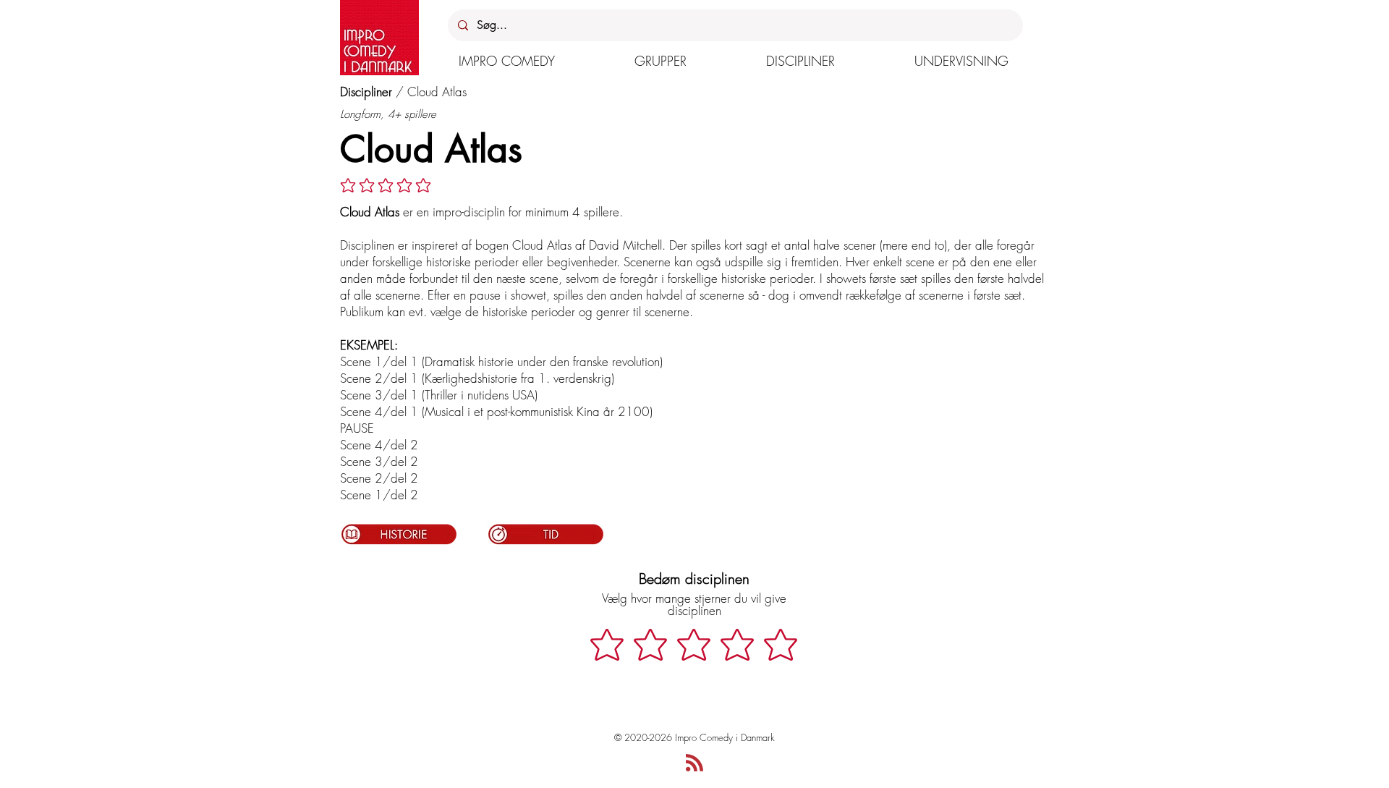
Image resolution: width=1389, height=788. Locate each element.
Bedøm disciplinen (694, 578)
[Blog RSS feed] (694, 763)
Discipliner (366, 91)
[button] (507, 60)
